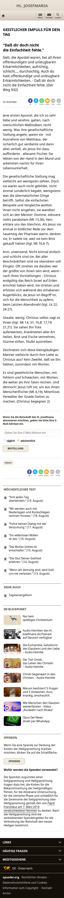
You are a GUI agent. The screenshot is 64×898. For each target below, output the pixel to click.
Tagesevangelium (20, 595)
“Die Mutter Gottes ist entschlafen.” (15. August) (25, 548)
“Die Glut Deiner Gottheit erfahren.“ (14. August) (25, 560)
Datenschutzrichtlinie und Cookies (25, 883)
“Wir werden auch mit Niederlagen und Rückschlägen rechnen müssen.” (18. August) (29, 512)
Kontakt (47, 888)
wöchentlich (28, 440)
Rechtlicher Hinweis (34, 877)
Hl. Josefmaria (32, 5)
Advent (8, 462)
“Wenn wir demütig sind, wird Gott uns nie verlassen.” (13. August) (31, 571)
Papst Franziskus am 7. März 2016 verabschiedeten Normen (29, 806)
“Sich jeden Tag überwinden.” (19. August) (26, 498)
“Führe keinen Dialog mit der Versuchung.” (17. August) (27, 525)
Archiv (7, 893)
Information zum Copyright (20, 888)
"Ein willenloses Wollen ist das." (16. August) (23, 537)
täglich (11, 440)
